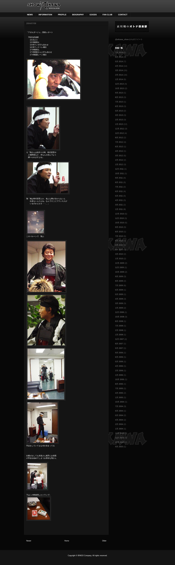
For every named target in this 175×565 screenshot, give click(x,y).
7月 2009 (119, 285)
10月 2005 (119, 379)
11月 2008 (119, 312)
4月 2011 (119, 200)
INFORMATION (45, 15)
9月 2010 (119, 227)
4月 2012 (119, 151)
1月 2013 (119, 124)
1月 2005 (119, 397)
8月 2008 (119, 321)
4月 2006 (119, 366)
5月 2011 (119, 196)
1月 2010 (119, 258)
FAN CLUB (107, 15)
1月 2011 (119, 209)
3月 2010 (119, 254)
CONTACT (122, 15)
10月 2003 (119, 442)
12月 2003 (119, 433)
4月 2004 (119, 420)
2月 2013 (119, 120)
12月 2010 (119, 214)
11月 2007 (119, 339)
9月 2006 (119, 353)
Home (66, 541)
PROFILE (62, 15)
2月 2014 (119, 75)
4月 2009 (119, 299)
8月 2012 (119, 137)
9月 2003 (119, 446)
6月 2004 (119, 411)
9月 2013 (119, 93)
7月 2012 (119, 142)
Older (104, 541)
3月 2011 (119, 205)
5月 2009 (119, 294)
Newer (28, 541)
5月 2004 (119, 415)
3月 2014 (119, 70)
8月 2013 (119, 97)
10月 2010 (119, 223)
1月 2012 (119, 164)
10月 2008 (119, 317)
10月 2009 (119, 272)
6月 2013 (119, 106)
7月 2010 (119, 236)
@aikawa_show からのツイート (129, 39)
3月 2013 (119, 115)
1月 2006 (119, 375)
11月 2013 (119, 84)
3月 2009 (119, 303)
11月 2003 (119, 438)
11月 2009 (119, 267)
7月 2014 (119, 52)
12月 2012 (119, 129)
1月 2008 (119, 335)
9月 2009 (119, 276)
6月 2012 (119, 146)
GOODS (93, 15)
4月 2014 (119, 66)
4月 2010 (119, 249)
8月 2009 (119, 281)
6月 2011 (119, 191)
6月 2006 (119, 357)
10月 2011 (119, 173)
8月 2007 (119, 344)
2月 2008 (119, 330)
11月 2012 (119, 133)
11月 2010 (119, 218)
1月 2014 (119, 79)
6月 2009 (119, 290)
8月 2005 (119, 384)
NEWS (30, 15)
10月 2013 (119, 88)
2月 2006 (119, 370)
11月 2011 (119, 169)
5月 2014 (119, 61)
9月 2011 (119, 178)
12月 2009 (119, 263)
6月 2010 (119, 241)
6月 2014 (119, 57)
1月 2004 (119, 429)
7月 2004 (119, 406)
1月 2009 (119, 308)
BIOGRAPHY (78, 15)
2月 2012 (119, 160)
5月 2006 (119, 361)
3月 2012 (119, 155)
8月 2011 (119, 182)
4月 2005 (119, 393)
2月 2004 (119, 424)
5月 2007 (119, 348)
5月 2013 (119, 111)
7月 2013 (119, 102)
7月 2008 (119, 326)
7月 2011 (119, 187)
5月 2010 (119, 245)
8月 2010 (119, 232)
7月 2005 (119, 388)
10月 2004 (119, 402)
